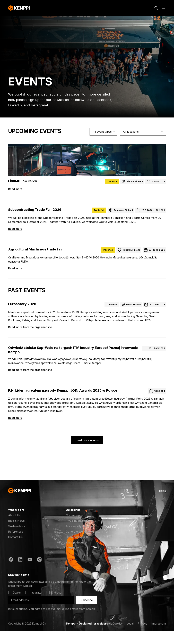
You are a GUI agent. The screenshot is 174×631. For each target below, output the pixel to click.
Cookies (117, 623)
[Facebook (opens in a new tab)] (11, 560)
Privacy (142, 623)
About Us (14, 515)
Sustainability (16, 526)
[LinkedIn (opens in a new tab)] (20, 560)
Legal (130, 623)
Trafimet (79, 548)
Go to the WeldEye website (83, 532)
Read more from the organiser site (30, 327)
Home (162, 490)
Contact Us (15, 537)
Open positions (79, 537)
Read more (15, 189)
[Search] (156, 8)
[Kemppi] (19, 8)
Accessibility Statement (80, 526)
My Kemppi (73, 515)
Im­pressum (158, 623)
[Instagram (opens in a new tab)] (39, 560)
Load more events (87, 440)
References (15, 531)
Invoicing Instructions (79, 520)
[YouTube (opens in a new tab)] (30, 560)
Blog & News (16, 520)
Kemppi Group (79, 543)
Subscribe (86, 600)
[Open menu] (164, 8)
